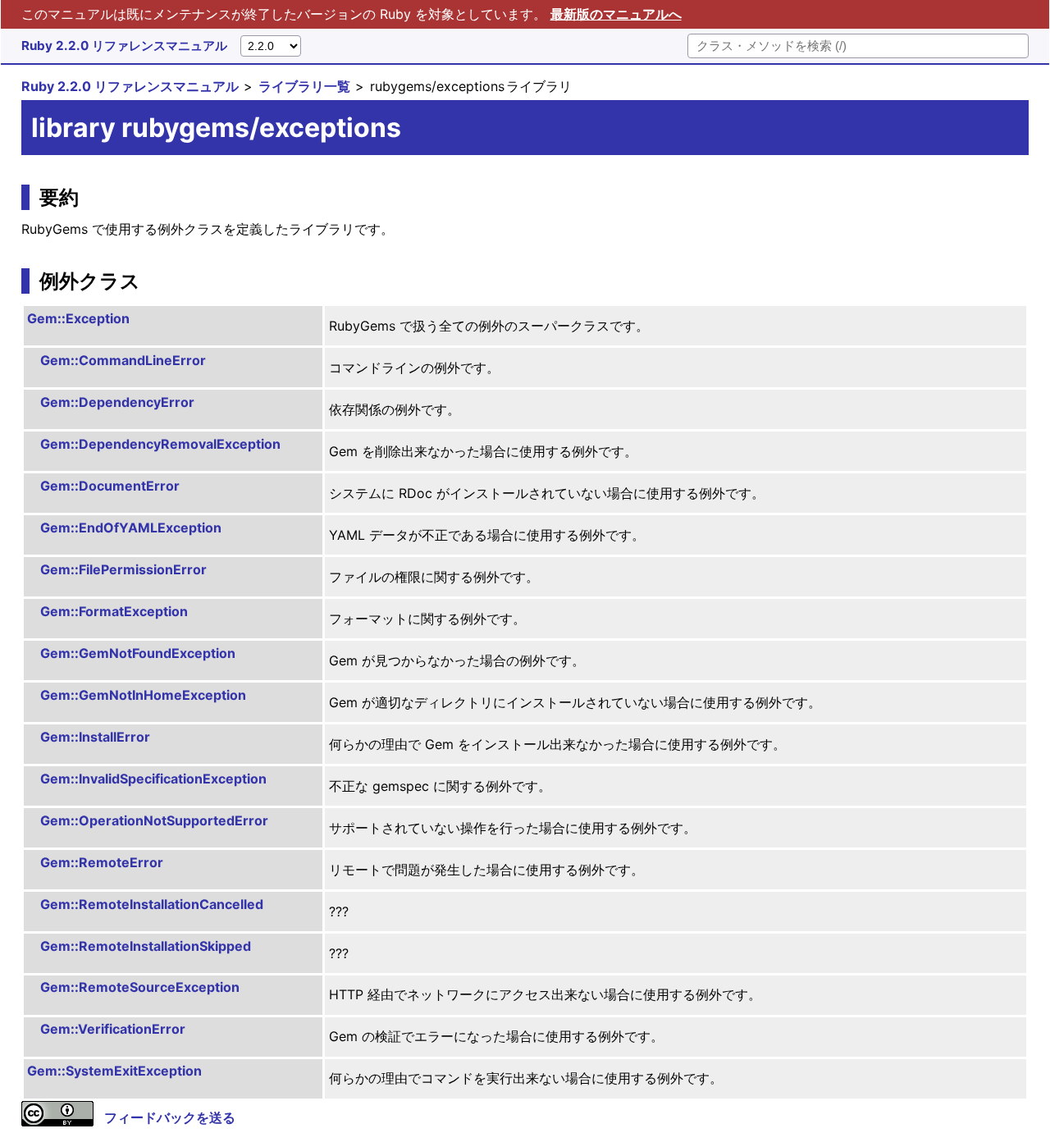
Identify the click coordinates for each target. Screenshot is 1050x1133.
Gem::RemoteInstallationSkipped (145, 946)
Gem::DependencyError (117, 402)
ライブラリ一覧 (304, 86)
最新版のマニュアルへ (616, 14)
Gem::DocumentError (110, 485)
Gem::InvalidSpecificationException (153, 778)
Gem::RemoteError (101, 862)
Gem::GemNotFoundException (137, 653)
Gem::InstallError (95, 737)
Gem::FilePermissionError (123, 569)
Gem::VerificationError (112, 1029)
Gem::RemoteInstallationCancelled (151, 904)
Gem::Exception (78, 318)
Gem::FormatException (114, 611)
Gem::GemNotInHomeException (143, 695)
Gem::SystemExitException (114, 1070)
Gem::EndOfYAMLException (130, 527)
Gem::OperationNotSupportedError (154, 820)
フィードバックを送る (169, 1117)
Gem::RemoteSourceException (140, 987)
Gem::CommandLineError (123, 360)
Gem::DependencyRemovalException (160, 444)
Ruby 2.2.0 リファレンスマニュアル (124, 45)
